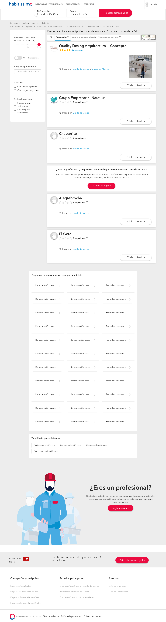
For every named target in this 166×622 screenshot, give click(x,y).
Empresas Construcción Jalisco (74, 592)
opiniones (77, 50)
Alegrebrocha (70, 198)
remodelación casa (44, 445)
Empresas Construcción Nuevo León (77, 598)
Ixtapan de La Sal (76, 26)
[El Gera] (54, 236)
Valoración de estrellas (82, 38)
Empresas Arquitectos (20, 586)
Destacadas (61, 38)
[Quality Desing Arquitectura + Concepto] (54, 48)
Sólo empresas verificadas (24, 104)
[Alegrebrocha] (54, 200)
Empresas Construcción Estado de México (79, 586)
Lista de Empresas (117, 586)
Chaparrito (68, 134)
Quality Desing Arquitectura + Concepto (93, 46)
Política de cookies (92, 617)
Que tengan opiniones (27, 87)
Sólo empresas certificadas (24, 111)
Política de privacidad (71, 617)
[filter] (27, 44)
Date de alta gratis (101, 186)
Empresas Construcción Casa (24, 592)
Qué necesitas (43, 11)
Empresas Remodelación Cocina (25, 603)
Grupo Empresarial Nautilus (82, 98)
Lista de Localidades (118, 592)
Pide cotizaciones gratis (132, 560)
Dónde (73, 11)
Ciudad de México (100, 69)
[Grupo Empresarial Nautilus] (54, 100)
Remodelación (93, 26)
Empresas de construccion (35, 26)
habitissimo (15, 26)
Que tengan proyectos (28, 90)
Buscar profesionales (116, 13)
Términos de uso (51, 617)
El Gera (65, 234)
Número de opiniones (108, 38)
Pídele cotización (136, 85)
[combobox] (50, 13)
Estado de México (57, 26)
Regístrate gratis (120, 508)
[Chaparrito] (54, 136)
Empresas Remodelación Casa (24, 598)
